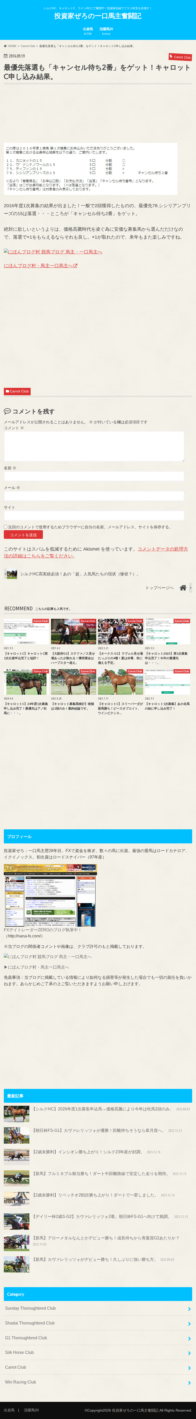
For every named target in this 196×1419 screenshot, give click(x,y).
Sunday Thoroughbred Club (30, 1308)
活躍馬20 (106, 31)
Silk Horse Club (19, 1352)
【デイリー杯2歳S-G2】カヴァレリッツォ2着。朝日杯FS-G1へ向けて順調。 (109, 1216)
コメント (14, 428)
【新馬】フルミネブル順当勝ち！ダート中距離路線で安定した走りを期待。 (108, 1173)
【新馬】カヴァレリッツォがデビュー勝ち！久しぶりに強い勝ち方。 (102, 1259)
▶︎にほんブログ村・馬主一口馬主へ (36, 967)
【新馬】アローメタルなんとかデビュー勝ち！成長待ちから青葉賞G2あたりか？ (105, 1241)
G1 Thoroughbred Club (26, 1337)
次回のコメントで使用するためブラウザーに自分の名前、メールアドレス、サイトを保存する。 (90, 527)
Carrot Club (19, 391)
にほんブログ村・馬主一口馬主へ (38, 265)
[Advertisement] (97, 121)
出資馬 (88, 31)
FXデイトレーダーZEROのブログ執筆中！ (43, 929)
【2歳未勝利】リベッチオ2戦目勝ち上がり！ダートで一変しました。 (102, 1195)
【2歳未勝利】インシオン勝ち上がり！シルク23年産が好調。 (95, 1151)
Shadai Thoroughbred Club (30, 1323)
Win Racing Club (20, 1382)
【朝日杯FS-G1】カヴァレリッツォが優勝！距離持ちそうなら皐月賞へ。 (106, 1130)
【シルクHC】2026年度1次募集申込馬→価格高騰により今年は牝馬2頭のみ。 (110, 1109)
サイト (9, 507)
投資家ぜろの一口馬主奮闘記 (97, 15)
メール (12, 487)
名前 (10, 468)
